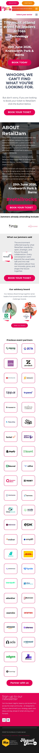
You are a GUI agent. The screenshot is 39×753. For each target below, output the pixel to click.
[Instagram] (4, 720)
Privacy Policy (6, 735)
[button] (36, 3)
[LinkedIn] (8, 720)
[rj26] (6, 8)
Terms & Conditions (24, 735)
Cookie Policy (14, 735)
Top (37, 750)
